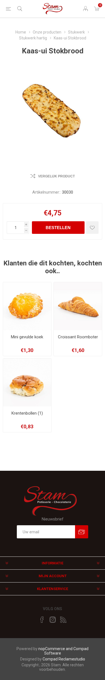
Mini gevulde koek (27, 336)
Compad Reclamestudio (64, 659)
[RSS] (63, 619)
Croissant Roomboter (78, 336)
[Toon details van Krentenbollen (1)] (27, 382)
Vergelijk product (56, 176)
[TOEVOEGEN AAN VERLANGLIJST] (92, 227)
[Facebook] (42, 619)
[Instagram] (52, 619)
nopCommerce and (55, 648)
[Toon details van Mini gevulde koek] (27, 306)
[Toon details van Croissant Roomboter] (78, 306)
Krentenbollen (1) (27, 413)
